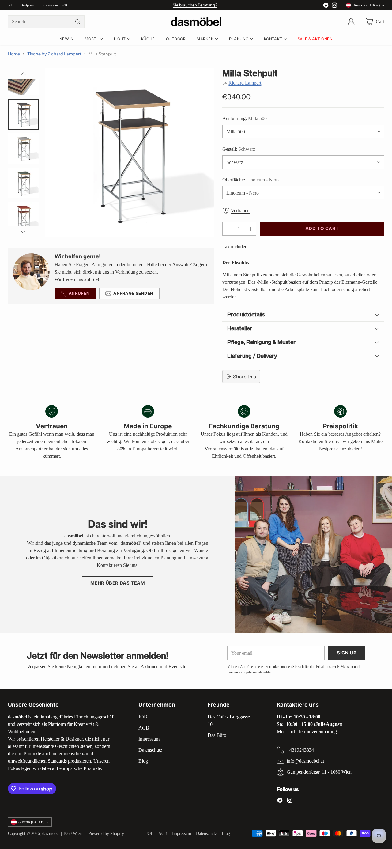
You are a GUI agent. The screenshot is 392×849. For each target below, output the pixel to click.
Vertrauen (240, 210)
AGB (143, 727)
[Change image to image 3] (23, 80)
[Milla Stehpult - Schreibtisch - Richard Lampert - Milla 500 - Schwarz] (129, 152)
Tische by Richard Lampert (54, 54)
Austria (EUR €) (366, 5)
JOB (142, 716)
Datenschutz (150, 749)
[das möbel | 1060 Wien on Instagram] (334, 6)
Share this (244, 376)
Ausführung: (244, 118)
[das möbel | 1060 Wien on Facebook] (326, 6)
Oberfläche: (250, 179)
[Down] (23, 231)
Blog (143, 761)
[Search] (78, 21)
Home (14, 54)
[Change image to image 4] (23, 114)
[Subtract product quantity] (228, 228)
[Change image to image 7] (23, 217)
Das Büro (217, 735)
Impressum (149, 738)
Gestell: (238, 149)
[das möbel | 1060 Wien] (196, 21)
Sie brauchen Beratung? (195, 4)
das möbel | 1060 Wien (62, 833)
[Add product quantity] (250, 228)
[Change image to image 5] (23, 148)
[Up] (23, 73)
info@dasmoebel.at (305, 761)
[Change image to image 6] (23, 183)
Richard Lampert (244, 82)
